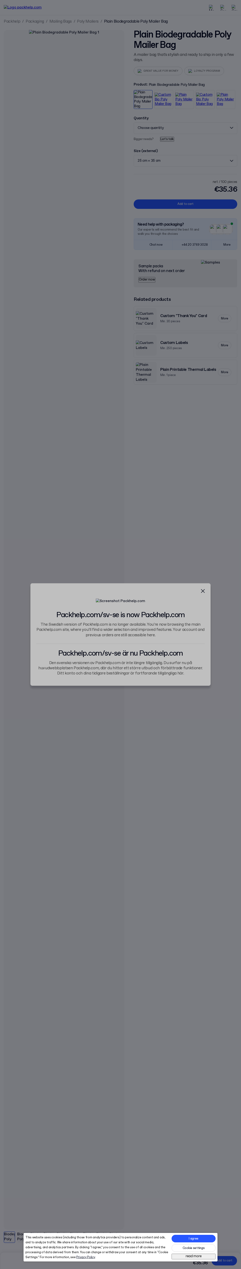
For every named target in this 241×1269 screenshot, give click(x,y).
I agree (193, 1239)
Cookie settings (194, 1248)
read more (193, 1256)
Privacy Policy (85, 1257)
